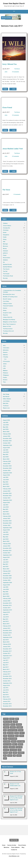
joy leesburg (7, 741)
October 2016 (6, 681)
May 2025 (5, 454)
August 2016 (6, 685)
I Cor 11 (22, 733)
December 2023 (7, 493)
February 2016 (7, 699)
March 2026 (6, 431)
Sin (4, 262)
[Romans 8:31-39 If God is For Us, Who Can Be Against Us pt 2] (6, 798)
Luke (4, 368)
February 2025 (7, 461)
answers (6, 718)
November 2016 (7, 678)
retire (19, 750)
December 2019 (7, 603)
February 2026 (7, 434)
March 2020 (6, 596)
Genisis (5, 308)
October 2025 (6, 443)
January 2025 (6, 463)
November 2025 (7, 440)
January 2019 (6, 628)
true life (10, 755)
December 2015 (7, 703)
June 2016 (6, 690)
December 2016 (7, 676)
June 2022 (6, 534)
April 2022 (6, 539)
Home (3, 845)
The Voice (6, 190)
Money (5, 248)
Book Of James (7, 299)
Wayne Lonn (6, 408)
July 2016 (5, 687)
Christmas (6, 230)
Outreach (5, 250)
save (10, 752)
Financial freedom (12, 730)
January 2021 (6, 573)
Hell (4, 241)
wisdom (19, 755)
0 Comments (15, 71)
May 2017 (5, 665)
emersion (19, 724)
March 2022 (6, 541)
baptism (12, 718)
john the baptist (12, 738)
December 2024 (7, 466)
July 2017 (5, 660)
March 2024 (6, 486)
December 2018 (7, 630)
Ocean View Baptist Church (14, 3)
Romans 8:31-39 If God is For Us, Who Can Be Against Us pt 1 (16, 810)
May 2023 (5, 509)
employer (13, 727)
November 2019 (7, 605)
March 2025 (6, 459)
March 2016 (6, 697)
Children (5, 223)
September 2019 (7, 610)
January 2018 (6, 646)
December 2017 (7, 649)
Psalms (5, 377)
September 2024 (7, 472)
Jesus (5, 738)
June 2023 (6, 507)
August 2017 (6, 658)
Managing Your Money (9, 319)
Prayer (4, 255)
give (5, 733)
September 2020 (7, 582)
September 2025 (7, 445)
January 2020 (6, 600)
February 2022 (7, 543)
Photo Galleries (15, 847)
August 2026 (6, 420)
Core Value (6, 301)
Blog (23, 847)
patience (5, 253)
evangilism (19, 727)
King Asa (5, 315)
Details (5, 89)
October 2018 (6, 635)
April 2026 (6, 429)
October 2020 (6, 580)
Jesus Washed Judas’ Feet (12, 149)
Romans (5, 379)
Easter (4, 232)
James (5, 363)
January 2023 (6, 518)
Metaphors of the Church (10, 322)
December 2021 (7, 548)
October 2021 (6, 552)
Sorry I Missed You (9, 64)
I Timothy (5, 357)
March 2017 (6, 669)
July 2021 (5, 559)
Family (4, 237)
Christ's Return (7, 225)
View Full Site (14, 840)
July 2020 (5, 587)
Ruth (5, 359)
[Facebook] (14, 830)
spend (14, 752)
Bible (17, 718)
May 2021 (5, 564)
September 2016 (7, 683)
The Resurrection (7, 328)
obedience (11, 747)
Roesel (5, 752)
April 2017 (6, 667)
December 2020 (7, 575)
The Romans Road (8, 276)
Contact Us (14, 849)
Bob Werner (6, 396)
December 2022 (7, 520)
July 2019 (5, 614)
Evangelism (6, 234)
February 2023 (7, 516)
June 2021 (6, 562)
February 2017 (7, 671)
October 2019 (6, 607)
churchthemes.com (14, 856)
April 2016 (6, 694)
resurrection (13, 750)
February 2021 (7, 571)
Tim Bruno (17, 68)
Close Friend (7, 107)
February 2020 (7, 598)
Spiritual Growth (7, 264)
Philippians (6, 375)
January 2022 (6, 546)
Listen (13, 89)
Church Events (22, 845)
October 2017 (6, 653)
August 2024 (6, 475)
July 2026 (5, 422)
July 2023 (5, 504)
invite (5, 735)
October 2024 (6, 470)
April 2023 (6, 511)
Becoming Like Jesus (9, 294)
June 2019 (6, 617)
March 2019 (6, 623)
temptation (21, 752)
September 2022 (7, 527)
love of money (7, 744)
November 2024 (7, 468)
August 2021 (6, 557)
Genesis (5, 352)
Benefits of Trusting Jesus (10, 296)
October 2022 (6, 525)
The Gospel (6, 273)
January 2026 (6, 436)
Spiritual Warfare (7, 266)
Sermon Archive (6, 17)
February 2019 (7, 626)
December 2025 (7, 438)
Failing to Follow (7, 303)
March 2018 (6, 642)
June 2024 (6, 479)
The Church (6, 269)
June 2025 (6, 452)
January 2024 (6, 491)
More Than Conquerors (9, 324)
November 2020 (7, 578)
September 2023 (7, 500)
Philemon (5, 373)
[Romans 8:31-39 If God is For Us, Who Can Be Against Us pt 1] (6, 811)
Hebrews (5, 354)
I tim (17, 735)
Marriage (5, 244)
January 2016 (6, 701)
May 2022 (5, 536)
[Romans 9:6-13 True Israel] (6, 774)
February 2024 (7, 488)
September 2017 (7, 655)
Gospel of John (7, 312)
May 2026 (5, 427)
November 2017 (7, 651)
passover (6, 750)
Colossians (6, 347)
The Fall (5, 271)
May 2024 (5, 482)
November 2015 (7, 706)
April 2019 (6, 621)
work (5, 758)
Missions (5, 246)
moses (5, 747)
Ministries (6, 847)
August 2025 (6, 447)
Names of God (7, 326)
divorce (13, 724)
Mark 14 (15, 744)
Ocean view (19, 747)
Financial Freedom (8, 306)
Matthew (5, 370)
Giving (4, 239)
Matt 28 (20, 744)
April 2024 (6, 484)
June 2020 (6, 589)
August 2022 (6, 530)
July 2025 (5, 450)
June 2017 (6, 662)
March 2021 (6, 568)
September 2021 (7, 555)
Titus (4, 382)
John (6, 71)
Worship (5, 278)
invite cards (11, 735)
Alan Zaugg (6, 394)
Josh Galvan (6, 401)
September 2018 (7, 637)
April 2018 (6, 639)
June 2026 (6, 424)
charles (15, 721)
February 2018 (7, 644)
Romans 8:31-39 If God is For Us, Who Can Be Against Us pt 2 (16, 797)
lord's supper (21, 741)
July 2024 (5, 477)
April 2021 (6, 566)
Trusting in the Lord (8, 331)
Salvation (5, 260)
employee (6, 727)
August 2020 (6, 585)
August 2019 (6, 612)
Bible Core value (8, 721)
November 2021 (7, 550)
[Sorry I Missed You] (14, 58)
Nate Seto (5, 403)
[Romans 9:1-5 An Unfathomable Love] (6, 786)
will (14, 755)
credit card (6, 724)
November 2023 (7, 495)
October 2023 (6, 498)
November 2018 (7, 632)
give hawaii (10, 733)
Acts (4, 345)
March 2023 (6, 514)
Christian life (6, 228)
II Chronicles (6, 361)
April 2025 (6, 456)
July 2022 (5, 532)
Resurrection (6, 257)
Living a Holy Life (7, 317)
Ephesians (6, 350)
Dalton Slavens (7, 398)
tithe (5, 755)
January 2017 (6, 674)
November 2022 (7, 523)
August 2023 (6, 502)
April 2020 (6, 594)
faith (5, 730)
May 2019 (5, 619)
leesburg (14, 741)
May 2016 (5, 692)
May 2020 (5, 591)
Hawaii (16, 733)
